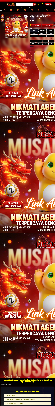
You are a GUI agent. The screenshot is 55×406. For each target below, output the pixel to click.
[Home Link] (11, 4)
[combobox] (24, 4)
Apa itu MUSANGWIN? (11, 395)
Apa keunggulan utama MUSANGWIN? (14, 403)
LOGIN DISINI (47, 25)
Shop (4, 5)
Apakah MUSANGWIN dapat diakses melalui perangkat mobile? (20, 399)
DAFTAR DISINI (36, 25)
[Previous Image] (7, 27)
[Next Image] (26, 27)
